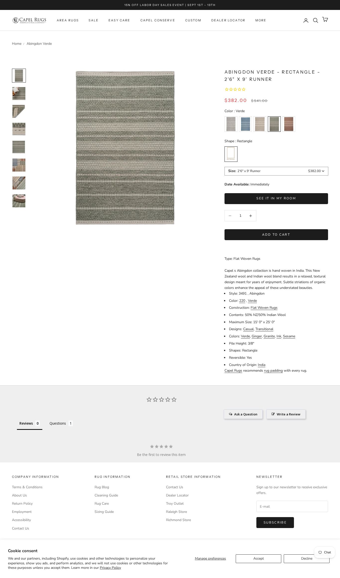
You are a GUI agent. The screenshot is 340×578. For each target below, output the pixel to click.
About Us (19, 495)
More (261, 20)
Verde (252, 300)
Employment (22, 511)
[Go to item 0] (19, 76)
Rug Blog (102, 487)
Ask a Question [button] (245, 414)
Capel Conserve (157, 20)
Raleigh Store (176, 511)
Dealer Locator (228, 20)
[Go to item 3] (19, 129)
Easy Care (119, 20)
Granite (269, 336)
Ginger (257, 336)
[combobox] (276, 171)
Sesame (289, 336)
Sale (94, 20)
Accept (258, 558)
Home (16, 43)
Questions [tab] (58, 423)
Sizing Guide (104, 511)
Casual (248, 329)
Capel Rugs (233, 370)
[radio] (231, 124)
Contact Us (20, 528)
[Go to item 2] (19, 111)
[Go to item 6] (19, 183)
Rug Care (102, 503)
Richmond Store (178, 520)
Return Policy (22, 503)
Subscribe (275, 522)
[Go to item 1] (19, 93)
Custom (193, 20)
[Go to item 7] (19, 201)
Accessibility (21, 520)
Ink (279, 336)
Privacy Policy (110, 567)
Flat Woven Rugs (264, 307)
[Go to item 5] (19, 165)
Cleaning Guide (106, 495)
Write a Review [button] (288, 414)
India (261, 364)
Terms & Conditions (27, 487)
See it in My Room (276, 198)
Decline (306, 558)
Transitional (264, 329)
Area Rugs (68, 20)
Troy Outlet (175, 503)
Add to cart (276, 234)
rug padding (273, 370)
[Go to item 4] (19, 147)
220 (242, 300)
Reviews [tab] (26, 423)
